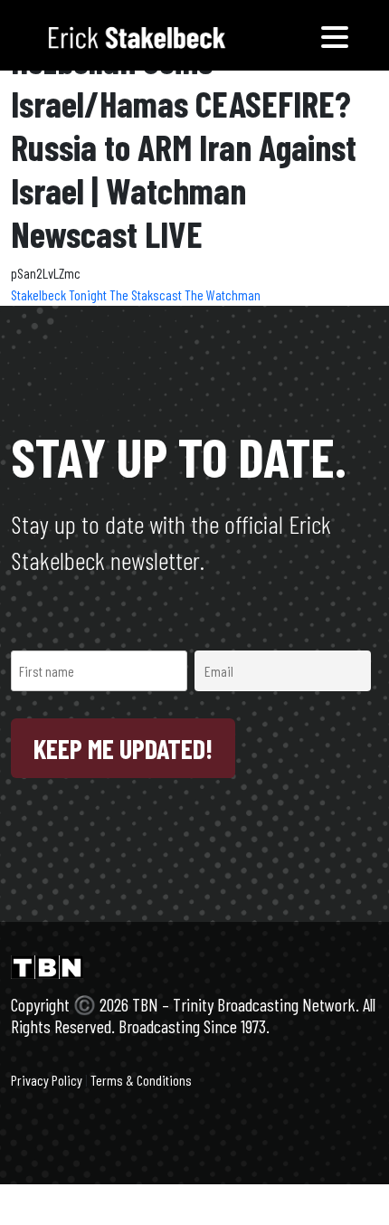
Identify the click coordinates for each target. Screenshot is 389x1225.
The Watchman (223, 294)
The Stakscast (147, 294)
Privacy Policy (46, 1079)
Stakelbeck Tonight (60, 294)
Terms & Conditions (141, 1079)
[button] (334, 35)
